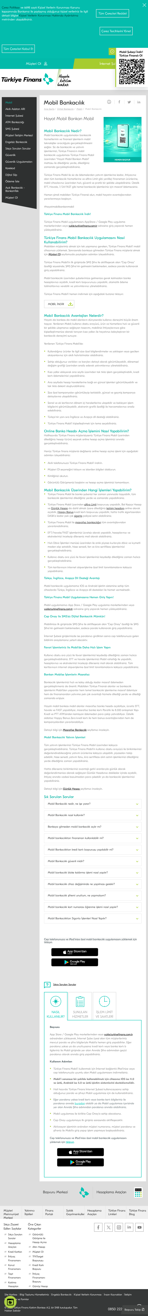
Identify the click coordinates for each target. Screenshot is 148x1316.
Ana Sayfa (49, 109)
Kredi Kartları (15, 1251)
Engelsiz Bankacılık (61, 1294)
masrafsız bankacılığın (88, 522)
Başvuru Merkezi (55, 1192)
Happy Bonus (65, 512)
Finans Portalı (49, 1212)
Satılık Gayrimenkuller (75, 1212)
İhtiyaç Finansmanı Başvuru (38, 1277)
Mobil (79, 109)
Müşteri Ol (55, 254)
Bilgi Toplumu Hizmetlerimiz (34, 1294)
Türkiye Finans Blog (137, 1212)
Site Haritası (11, 1294)
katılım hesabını (115, 508)
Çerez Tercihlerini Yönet (116, 31)
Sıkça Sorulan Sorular (64, 984)
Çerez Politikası (11, 7)
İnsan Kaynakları (113, 1294)
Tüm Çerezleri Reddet (113, 13)
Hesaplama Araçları (111, 1192)
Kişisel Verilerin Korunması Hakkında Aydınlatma (48, 15)
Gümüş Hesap (40, 1286)
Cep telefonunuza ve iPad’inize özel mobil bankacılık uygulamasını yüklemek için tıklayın (90, 941)
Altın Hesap (38, 1246)
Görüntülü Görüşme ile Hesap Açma (39, 1238)
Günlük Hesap (59, 508)
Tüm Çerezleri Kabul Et (18, 49)
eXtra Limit (90, 504)
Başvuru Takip (135, 1311)
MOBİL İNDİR (61, 305)
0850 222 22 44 (120, 1309)
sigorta (78, 515)
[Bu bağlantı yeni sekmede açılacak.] (123, 139)
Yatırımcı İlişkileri (29, 1212)
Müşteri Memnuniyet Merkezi (11, 1214)
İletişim (128, 1294)
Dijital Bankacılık (65, 109)
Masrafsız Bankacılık (75, 730)
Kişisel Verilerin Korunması (88, 1294)
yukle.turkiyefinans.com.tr (83, 225)
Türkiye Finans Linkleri (116, 1212)
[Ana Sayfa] (39, 79)
